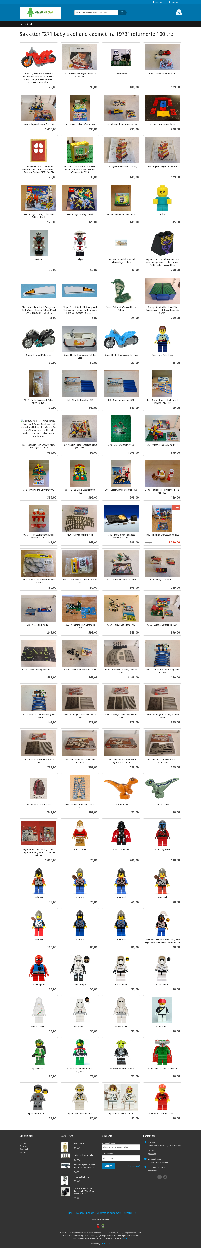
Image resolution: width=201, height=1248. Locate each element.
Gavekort (24, 1149)
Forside (23, 24)
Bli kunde (24, 1146)
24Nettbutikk (105, 1243)
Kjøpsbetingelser (85, 1212)
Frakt (70, 1212)
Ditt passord (107, 1153)
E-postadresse (108, 1142)
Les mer (125, 1238)
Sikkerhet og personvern (109, 1212)
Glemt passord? (134, 1166)
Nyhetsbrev (130, 1212)
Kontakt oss (25, 1152)
